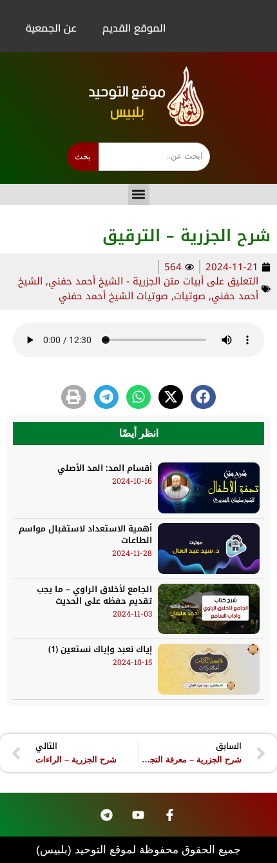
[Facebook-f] (169, 814)
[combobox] (154, 157)
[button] (138, 194)
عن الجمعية (51, 27)
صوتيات (189, 296)
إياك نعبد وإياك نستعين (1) (100, 649)
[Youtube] (138, 814)
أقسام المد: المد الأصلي (104, 468)
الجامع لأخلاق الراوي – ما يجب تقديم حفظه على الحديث (94, 595)
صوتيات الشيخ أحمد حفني (113, 296)
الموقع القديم (134, 27)
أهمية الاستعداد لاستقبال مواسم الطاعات (85, 534)
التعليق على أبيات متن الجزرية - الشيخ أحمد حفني (153, 281)
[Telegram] (106, 814)
